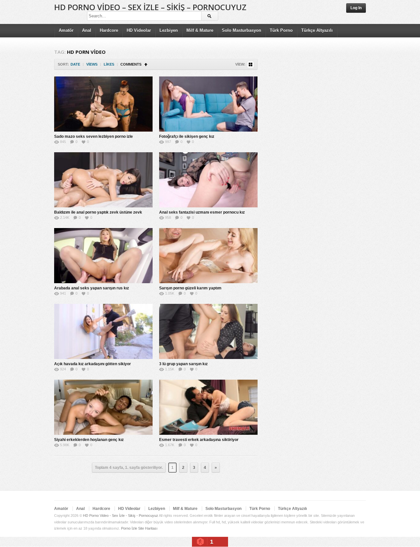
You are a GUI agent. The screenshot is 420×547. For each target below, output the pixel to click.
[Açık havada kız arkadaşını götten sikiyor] (103, 331)
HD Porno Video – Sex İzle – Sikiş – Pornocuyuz (150, 7)
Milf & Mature (199, 30)
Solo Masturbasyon (241, 30)
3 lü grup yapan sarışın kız (183, 364)
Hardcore (109, 30)
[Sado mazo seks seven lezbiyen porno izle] (103, 104)
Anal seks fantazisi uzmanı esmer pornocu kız (202, 212)
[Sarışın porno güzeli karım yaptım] (208, 255)
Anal (86, 30)
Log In (356, 8)
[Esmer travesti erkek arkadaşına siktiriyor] (208, 407)
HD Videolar (139, 30)
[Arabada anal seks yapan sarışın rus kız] (103, 255)
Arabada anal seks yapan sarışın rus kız (91, 288)
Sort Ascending (146, 64)
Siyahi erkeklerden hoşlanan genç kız (89, 439)
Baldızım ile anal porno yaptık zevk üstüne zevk (98, 212)
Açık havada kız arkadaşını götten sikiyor (92, 364)
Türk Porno (281, 30)
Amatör (66, 30)
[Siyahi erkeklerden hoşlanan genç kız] (103, 407)
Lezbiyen (168, 30)
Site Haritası (148, 528)
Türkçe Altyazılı (317, 30)
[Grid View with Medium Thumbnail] (250, 64)
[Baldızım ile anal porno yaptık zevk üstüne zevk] (103, 179)
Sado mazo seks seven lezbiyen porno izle (93, 136)
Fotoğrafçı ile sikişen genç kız (186, 136)
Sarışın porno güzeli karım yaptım (190, 288)
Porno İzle (129, 528)
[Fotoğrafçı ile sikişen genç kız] (208, 104)
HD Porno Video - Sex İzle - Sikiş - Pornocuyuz (120, 515)
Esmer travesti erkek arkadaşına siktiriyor (199, 439)
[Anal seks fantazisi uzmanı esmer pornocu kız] (208, 179)
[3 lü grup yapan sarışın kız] (208, 331)
